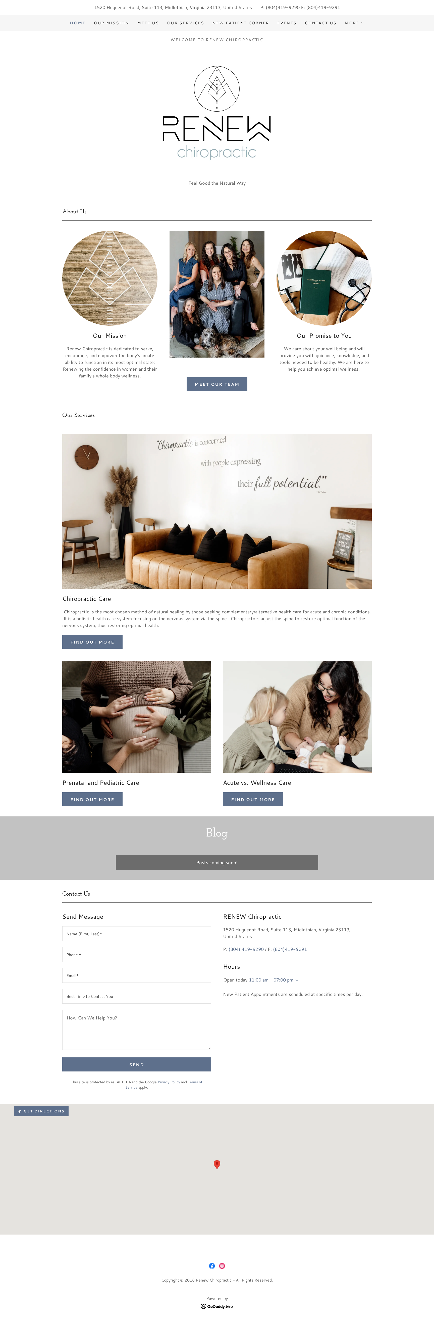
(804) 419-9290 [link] (246, 949)
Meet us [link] (148, 23)
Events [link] (287, 23)
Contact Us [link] (321, 23)
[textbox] (136, 933)
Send (136, 1064)
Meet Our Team (217, 384)
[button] (354, 23)
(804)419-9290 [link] (283, 7)
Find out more (92, 642)
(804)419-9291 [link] (323, 7)
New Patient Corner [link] (240, 23)
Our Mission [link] (111, 23)
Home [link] (78, 23)
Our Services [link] (185, 23)
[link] (212, 1266)
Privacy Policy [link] (169, 1082)
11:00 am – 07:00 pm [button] (271, 979)
